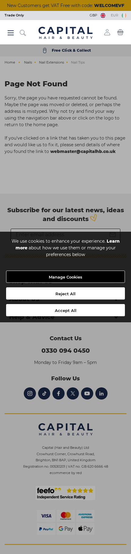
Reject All (65, 293)
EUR (115, 15)
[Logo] (65, 32)
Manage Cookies (65, 277)
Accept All (65, 310)
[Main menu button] (11, 33)
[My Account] (107, 32)
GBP (94, 15)
